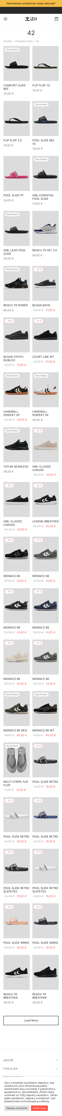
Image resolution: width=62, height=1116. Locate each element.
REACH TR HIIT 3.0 (44, 250)
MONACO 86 (11, 576)
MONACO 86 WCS (15, 730)
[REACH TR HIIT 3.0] (45, 228)
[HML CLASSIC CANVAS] (45, 444)
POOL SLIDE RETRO (45, 782)
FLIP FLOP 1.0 (41, 85)
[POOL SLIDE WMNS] (16, 920)
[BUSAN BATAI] (45, 283)
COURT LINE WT (43, 357)
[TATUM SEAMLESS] (16, 444)
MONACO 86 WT (43, 730)
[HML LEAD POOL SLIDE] (16, 228)
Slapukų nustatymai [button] (16, 1108)
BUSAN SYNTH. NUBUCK (13, 358)
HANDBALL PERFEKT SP (11, 413)
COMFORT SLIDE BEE (14, 87)
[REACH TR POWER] (16, 283)
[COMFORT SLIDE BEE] (16, 63)
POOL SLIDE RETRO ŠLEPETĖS (16, 889)
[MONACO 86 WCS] (16, 708)
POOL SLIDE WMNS (16, 943)
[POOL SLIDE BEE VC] (45, 118)
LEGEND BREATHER (45, 521)
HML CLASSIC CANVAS (41, 468)
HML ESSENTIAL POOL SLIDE (43, 197)
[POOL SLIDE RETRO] (45, 759)
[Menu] (5, 19)
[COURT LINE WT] (45, 334)
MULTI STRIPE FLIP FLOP (15, 783)
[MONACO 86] (16, 554)
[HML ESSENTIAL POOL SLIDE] (45, 173)
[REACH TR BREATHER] (16, 972)
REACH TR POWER (15, 305)
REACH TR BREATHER (10, 995)
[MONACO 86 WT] (45, 708)
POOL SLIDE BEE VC (43, 142)
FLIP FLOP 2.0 (12, 140)
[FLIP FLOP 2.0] (16, 118)
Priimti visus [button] (39, 1108)
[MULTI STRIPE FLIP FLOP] (16, 759)
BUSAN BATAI (41, 305)
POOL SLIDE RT (13, 195)
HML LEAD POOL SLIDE (14, 251)
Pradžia (7, 41)
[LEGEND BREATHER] (45, 499)
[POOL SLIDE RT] (16, 173)
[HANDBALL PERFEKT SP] (16, 389)
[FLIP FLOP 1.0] (45, 63)
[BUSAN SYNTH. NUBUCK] (16, 334)
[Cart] (56, 19)
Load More (31, 1020)
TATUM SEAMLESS (15, 466)
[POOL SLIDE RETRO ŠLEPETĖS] (16, 866)
